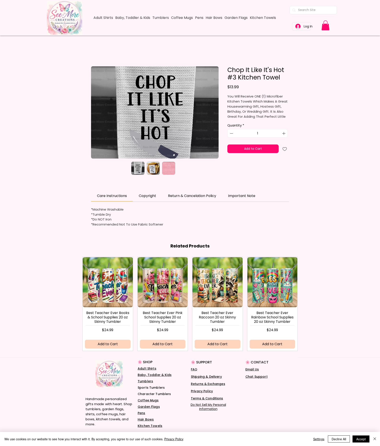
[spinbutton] (257, 133)
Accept (361, 439)
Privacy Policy (202, 391)
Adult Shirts (147, 368)
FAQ (194, 369)
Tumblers (145, 381)
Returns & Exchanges (208, 384)
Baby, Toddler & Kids (155, 375)
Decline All (339, 439)
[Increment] (284, 133)
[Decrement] (231, 133)
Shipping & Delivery (206, 376)
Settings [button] (318, 439)
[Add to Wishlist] (284, 148)
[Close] (374, 438)
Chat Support (256, 376)
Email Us (252, 369)
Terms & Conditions (207, 398)
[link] (325, 25)
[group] (190, 304)
